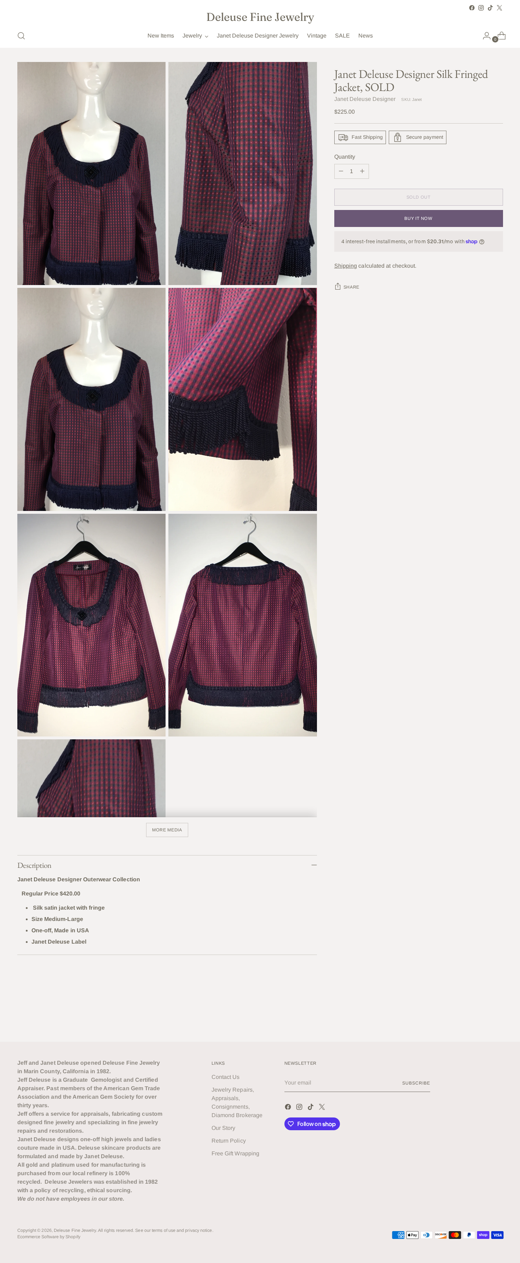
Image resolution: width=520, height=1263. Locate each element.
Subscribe (416, 1083)
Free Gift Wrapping (235, 1153)
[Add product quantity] (362, 171)
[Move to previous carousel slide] (481, 1017)
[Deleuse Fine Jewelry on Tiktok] (490, 8)
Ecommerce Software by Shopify (48, 1236)
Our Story (224, 1128)
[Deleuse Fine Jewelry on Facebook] (472, 8)
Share (351, 287)
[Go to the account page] (484, 36)
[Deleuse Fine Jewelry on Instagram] (481, 8)
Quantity (345, 157)
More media (167, 829)
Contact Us (226, 1077)
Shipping (345, 266)
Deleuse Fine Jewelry (75, 1230)
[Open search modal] (21, 36)
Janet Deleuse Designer (365, 99)
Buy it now (418, 218)
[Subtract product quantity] (341, 171)
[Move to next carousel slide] (497, 1017)
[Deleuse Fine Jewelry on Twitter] (499, 8)
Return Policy (229, 1141)
